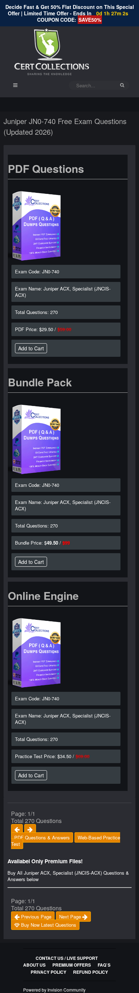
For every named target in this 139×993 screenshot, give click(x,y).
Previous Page (35, 916)
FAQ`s (104, 965)
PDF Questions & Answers (42, 837)
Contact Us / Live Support (67, 958)
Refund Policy (90, 972)
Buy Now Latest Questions (48, 924)
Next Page (70, 916)
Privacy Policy (48, 972)
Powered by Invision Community (54, 990)
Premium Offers (71, 965)
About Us (34, 965)
